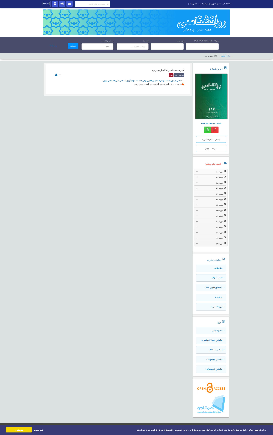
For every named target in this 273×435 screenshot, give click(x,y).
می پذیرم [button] (19, 430)
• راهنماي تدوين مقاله (214, 287)
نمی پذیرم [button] (38, 430)
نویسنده (180, 41)
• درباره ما (219, 297)
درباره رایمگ (203, 4)
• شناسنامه (219, 268)
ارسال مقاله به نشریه (211, 139)
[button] (135, 429)
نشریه (146, 41)
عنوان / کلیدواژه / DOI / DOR (206, 41)
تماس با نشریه (217, 307)
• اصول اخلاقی (218, 278)
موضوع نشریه (107, 41)
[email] (69, 3)
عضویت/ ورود (215, 4)
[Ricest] (55, 3)
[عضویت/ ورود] (62, 3)
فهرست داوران (211, 148)
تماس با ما (193, 4)
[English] (46, 3)
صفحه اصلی (227, 4)
